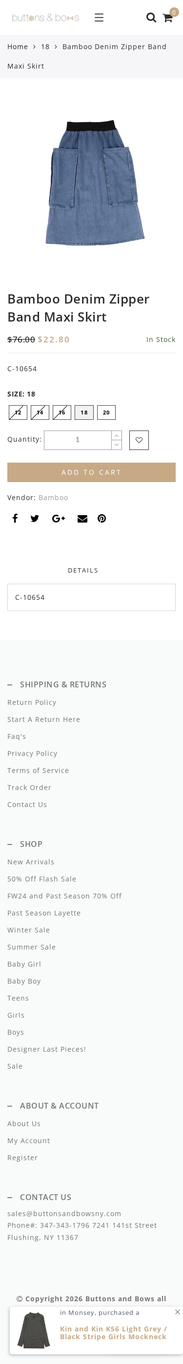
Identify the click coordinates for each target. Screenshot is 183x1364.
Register (22, 1157)
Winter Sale (28, 929)
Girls (16, 1015)
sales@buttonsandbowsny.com (64, 1213)
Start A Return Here (44, 719)
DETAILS (83, 570)
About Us (24, 1123)
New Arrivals (31, 861)
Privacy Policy (32, 753)
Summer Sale (31, 946)
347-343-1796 (64, 1225)
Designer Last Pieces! (46, 1049)
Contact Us (27, 804)
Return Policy (32, 702)
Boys (15, 1032)
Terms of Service (38, 770)
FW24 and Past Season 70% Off (64, 895)
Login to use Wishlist (139, 440)
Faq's (16, 736)
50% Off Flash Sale (42, 878)
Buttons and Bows (120, 1298)
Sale (15, 1066)
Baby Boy (24, 981)
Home (17, 46)
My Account (28, 1140)
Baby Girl (24, 964)
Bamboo (53, 497)
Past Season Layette (44, 912)
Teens (18, 998)
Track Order (29, 787)
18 (45, 46)
